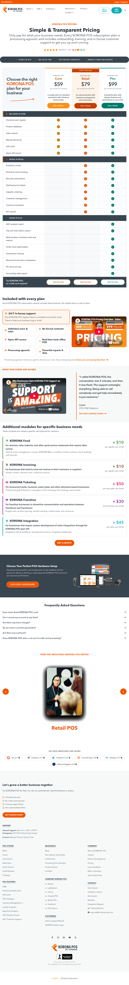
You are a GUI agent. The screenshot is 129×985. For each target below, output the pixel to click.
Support (124, 2)
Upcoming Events (95, 875)
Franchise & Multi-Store (12, 891)
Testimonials (50, 859)
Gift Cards (7, 895)
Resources (69, 8)
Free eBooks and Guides (55, 855)
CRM (4, 887)
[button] (22, 903)
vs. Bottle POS (51, 900)
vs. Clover (49, 892)
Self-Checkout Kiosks (11, 915)
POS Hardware (8, 899)
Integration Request (95, 904)
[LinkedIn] (64, 937)
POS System (8, 846)
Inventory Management (12, 903)
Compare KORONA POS (56, 879)
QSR (38, 9)
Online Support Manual (54, 921)
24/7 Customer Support (12, 919)
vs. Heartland (50, 904)
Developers (92, 896)
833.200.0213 (6, 2)
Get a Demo (58, 105)
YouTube (48, 871)
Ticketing (49, 9)
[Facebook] (52, 937)
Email (26, 837)
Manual (13, 837)
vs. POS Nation (51, 908)
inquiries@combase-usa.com (101, 912)
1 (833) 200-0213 (97, 908)
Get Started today (14, 815)
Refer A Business (94, 871)
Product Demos (51, 867)
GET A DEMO (104, 10)
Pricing (83, 8)
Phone (19, 837)
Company (92, 846)
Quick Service (8, 867)
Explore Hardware (22, 584)
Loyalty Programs (9, 907)
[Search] (124, 10)
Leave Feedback (94, 867)
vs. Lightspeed (51, 888)
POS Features (9, 882)
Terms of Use (70, 962)
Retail (28, 9)
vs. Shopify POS (51, 896)
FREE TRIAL (116, 10)
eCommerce (7, 859)
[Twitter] (75, 937)
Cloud (5, 855)
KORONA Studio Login (54, 925)
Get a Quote (93, 888)
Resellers (91, 900)
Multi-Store (7, 863)
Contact (68, 12)
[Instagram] (58, 937)
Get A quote (64, 543)
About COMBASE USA (97, 851)
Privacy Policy (59, 962)
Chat (31, 837)
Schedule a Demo (95, 892)
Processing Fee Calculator (55, 863)
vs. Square (49, 884)
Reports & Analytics (10, 911)
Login (117, 2)
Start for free (58, 282)
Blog (47, 851)
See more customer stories (91, 413)
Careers (91, 855)
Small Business (8, 871)
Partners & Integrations (97, 859)
